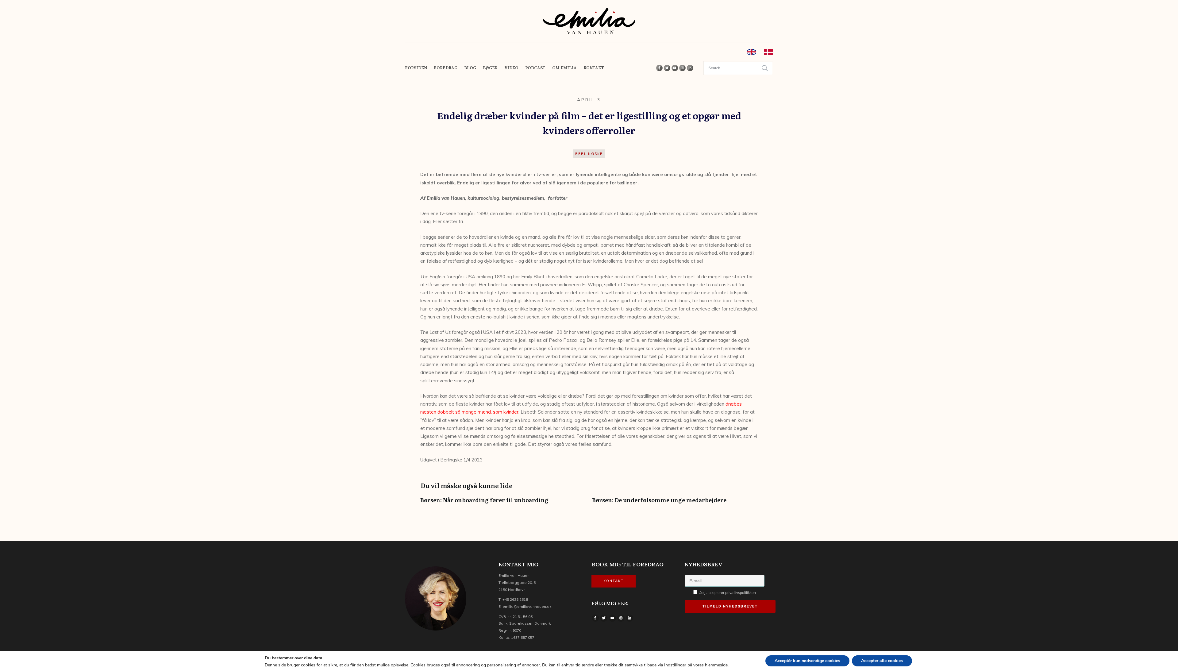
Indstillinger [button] (675, 665)
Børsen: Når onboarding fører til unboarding (503, 503)
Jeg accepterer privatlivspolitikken (727, 593)
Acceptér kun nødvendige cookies (807, 661)
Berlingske (589, 154)
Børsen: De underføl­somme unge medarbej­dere (675, 503)
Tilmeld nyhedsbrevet (730, 606)
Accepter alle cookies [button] (882, 661)
